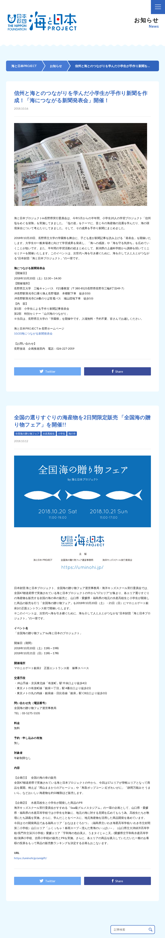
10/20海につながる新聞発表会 (33, 333)
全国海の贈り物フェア (27, 433)
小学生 (61, 433)
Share (119, 371)
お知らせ (56, 66)
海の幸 (72, 433)
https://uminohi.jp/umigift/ (30, 858)
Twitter (50, 371)
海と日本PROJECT (24, 66)
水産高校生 (49, 433)
